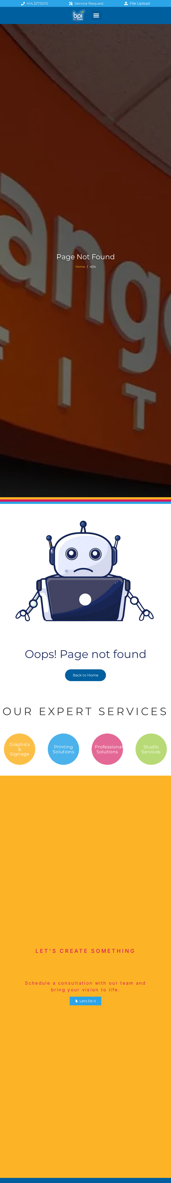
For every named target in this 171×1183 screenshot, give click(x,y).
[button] (96, 15)
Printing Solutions (63, 749)
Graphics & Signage (19, 749)
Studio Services (151, 749)
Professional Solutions (109, 749)
